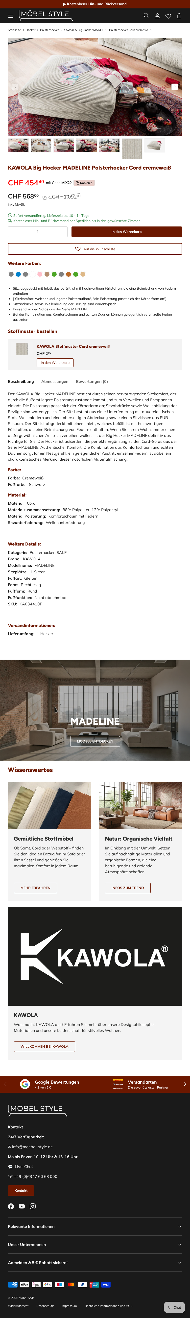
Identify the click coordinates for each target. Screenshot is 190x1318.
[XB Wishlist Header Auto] (168, 15)
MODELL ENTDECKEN (95, 741)
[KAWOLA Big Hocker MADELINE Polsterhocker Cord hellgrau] (25, 274)
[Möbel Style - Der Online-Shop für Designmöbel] (46, 15)
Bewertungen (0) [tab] (92, 381)
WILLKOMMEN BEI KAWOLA (45, 1046)
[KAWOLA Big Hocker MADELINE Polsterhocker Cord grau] (11, 274)
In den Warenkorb (127, 231)
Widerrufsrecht (18, 1306)
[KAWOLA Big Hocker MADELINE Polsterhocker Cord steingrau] (61, 274)
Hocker (30, 29)
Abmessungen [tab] (55, 381)
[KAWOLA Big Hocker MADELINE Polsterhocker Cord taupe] (47, 274)
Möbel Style (27, 1298)
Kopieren (86, 183)
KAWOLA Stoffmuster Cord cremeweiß (73, 346)
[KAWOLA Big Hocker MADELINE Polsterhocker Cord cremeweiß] (32, 274)
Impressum (69, 1306)
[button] (179, 15)
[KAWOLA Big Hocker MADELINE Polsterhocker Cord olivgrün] (54, 274)
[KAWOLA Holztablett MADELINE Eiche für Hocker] (83, 274)
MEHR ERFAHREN (35, 888)
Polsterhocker (49, 29)
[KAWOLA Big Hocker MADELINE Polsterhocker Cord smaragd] (75, 274)
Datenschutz (45, 1306)
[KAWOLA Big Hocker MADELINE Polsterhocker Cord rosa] (40, 274)
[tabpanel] (95, 519)
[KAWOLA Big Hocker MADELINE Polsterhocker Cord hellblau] (18, 274)
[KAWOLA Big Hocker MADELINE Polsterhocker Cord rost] (68, 274)
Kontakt (21, 1190)
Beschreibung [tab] (21, 381)
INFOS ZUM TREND (128, 888)
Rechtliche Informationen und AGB (108, 1306)
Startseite (14, 29)
